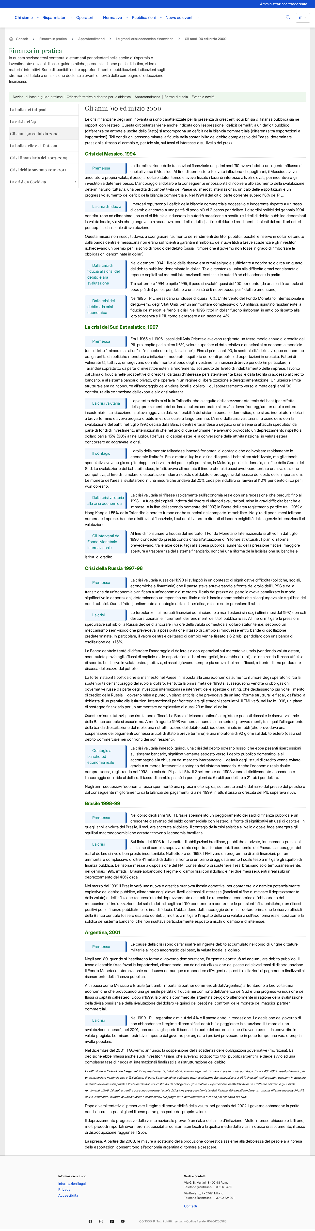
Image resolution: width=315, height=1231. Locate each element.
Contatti (190, 1206)
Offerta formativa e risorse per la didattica (99, 97)
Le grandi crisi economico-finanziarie (144, 39)
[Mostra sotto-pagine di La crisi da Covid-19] (76, 182)
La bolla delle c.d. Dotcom (33, 145)
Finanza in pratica (53, 39)
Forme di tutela (176, 97)
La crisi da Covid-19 (28, 181)
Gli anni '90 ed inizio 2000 (34, 133)
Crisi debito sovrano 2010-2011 (38, 169)
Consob (22, 39)
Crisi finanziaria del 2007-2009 (38, 157)
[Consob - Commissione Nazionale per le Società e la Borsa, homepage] (7, 17)
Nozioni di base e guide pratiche (38, 97)
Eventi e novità (203, 97)
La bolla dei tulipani (28, 109)
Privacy (64, 1189)
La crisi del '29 (23, 121)
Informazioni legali (72, 1183)
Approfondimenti (91, 39)
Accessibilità (68, 1195)
